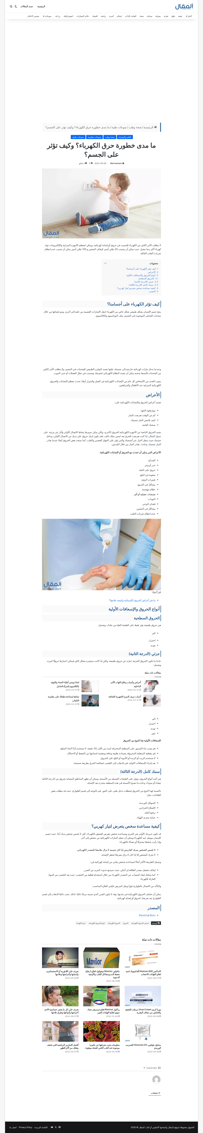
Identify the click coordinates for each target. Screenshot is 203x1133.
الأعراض (152, 272)
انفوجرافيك (68, 16)
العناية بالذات (130, 16)
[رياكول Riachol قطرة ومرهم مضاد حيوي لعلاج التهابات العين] (101, 996)
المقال (171, 1127)
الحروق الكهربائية (114, 923)
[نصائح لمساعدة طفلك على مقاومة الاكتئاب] (90, 700)
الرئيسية (41, 6)
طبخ (173, 16)
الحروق (125, 923)
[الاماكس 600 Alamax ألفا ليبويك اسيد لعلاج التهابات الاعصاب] (142, 957)
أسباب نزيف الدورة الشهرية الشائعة (124, 696)
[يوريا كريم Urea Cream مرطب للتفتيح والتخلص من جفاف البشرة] (142, 996)
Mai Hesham (116, 163)
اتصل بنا (13, 1127)
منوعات (48, 16)
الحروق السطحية (146, 278)
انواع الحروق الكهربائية (97, 923)
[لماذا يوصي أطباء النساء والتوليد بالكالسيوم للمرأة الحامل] (90, 686)
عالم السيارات (82, 16)
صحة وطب (135, 127)
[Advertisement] (101, 71)
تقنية (180, 16)
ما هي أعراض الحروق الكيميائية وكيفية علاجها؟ (132, 600)
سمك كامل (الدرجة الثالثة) (141, 285)
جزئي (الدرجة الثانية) (144, 281)
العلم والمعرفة (125, 137)
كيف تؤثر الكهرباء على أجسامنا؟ (141, 268)
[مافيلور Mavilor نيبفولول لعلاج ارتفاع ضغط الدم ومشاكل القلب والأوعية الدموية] (101, 957)
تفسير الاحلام (33, 16)
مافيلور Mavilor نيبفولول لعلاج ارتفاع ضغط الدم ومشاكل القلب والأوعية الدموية (103, 974)
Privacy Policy (25, 1127)
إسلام (119, 16)
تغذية (166, 16)
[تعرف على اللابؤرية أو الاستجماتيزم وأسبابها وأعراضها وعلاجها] (60, 957)
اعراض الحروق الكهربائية (140, 923)
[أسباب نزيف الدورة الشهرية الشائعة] (152, 700)
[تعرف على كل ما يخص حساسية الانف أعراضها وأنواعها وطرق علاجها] (60, 996)
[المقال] (184, 6)
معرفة (158, 16)
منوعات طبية (119, 127)
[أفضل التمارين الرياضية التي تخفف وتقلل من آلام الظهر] (60, 1031)
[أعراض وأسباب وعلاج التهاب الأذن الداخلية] (152, 686)
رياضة (103, 16)
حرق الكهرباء (81, 923)
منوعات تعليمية (94, 137)
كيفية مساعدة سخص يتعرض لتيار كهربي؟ (136, 288)
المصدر (152, 291)
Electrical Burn (147, 915)
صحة (142, 16)
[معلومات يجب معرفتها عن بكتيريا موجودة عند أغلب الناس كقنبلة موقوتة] (101, 1031)
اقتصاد (95, 16)
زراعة (57, 16)
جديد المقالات (26, 6)
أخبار (190, 16)
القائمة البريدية (41, 1127)
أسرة (111, 16)
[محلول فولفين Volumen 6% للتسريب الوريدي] (142, 1031)
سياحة (149, 16)
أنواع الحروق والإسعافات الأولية (140, 275)
